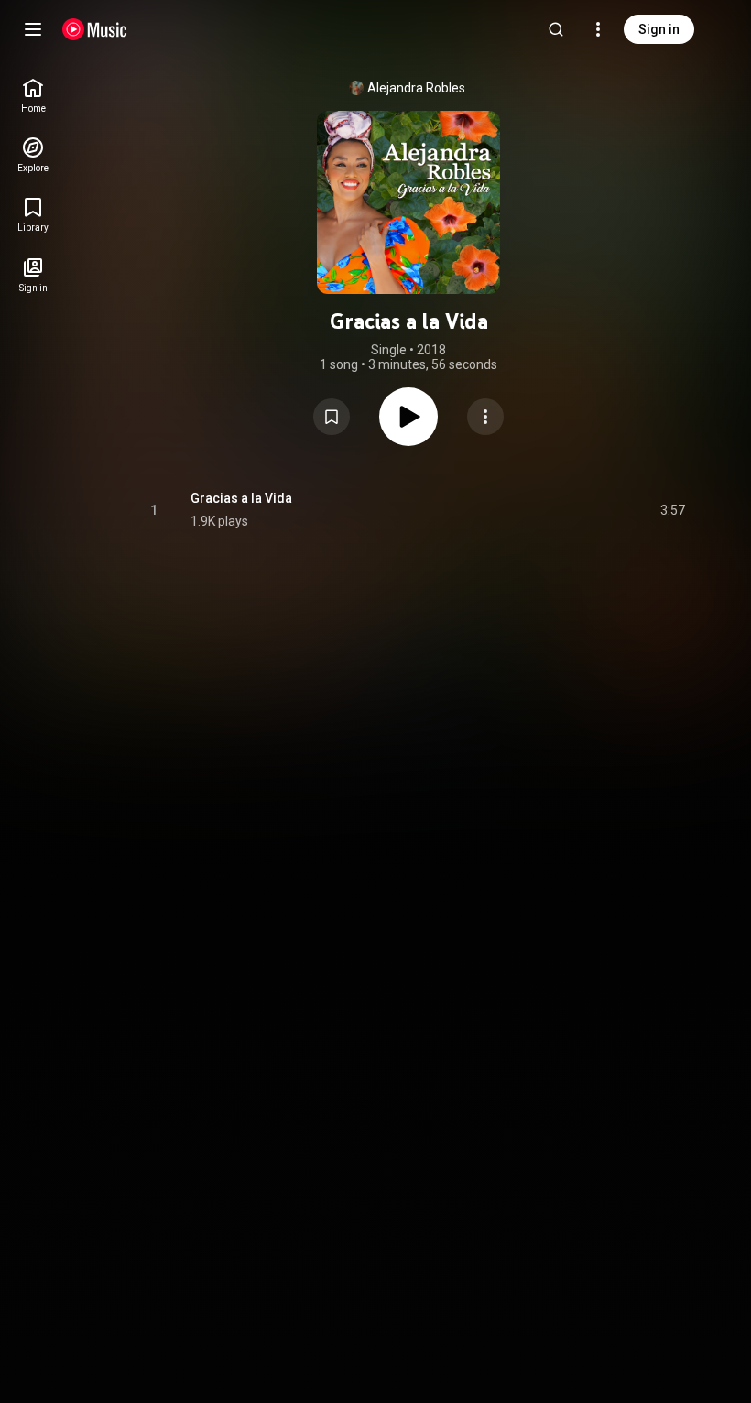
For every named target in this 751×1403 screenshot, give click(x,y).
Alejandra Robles (416, 88)
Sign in (659, 29)
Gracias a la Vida (241, 498)
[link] (33, 95)
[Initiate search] (556, 29)
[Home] (94, 29)
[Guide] (33, 29)
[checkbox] (672, 510)
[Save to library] (332, 417)
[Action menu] (485, 416)
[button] (331, 416)
